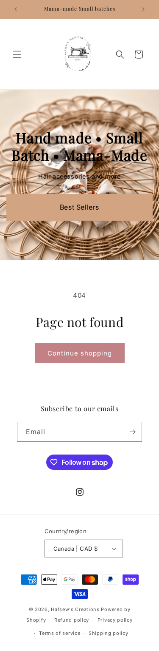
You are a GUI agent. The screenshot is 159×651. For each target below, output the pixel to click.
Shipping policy (108, 633)
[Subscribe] (132, 432)
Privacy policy (115, 620)
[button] (17, 54)
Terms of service (59, 633)
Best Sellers (79, 207)
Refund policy (71, 620)
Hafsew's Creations (75, 609)
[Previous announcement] (15, 9)
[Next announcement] (143, 9)
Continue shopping (79, 353)
